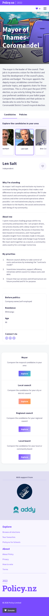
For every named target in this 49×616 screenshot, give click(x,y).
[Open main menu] (44, 8)
